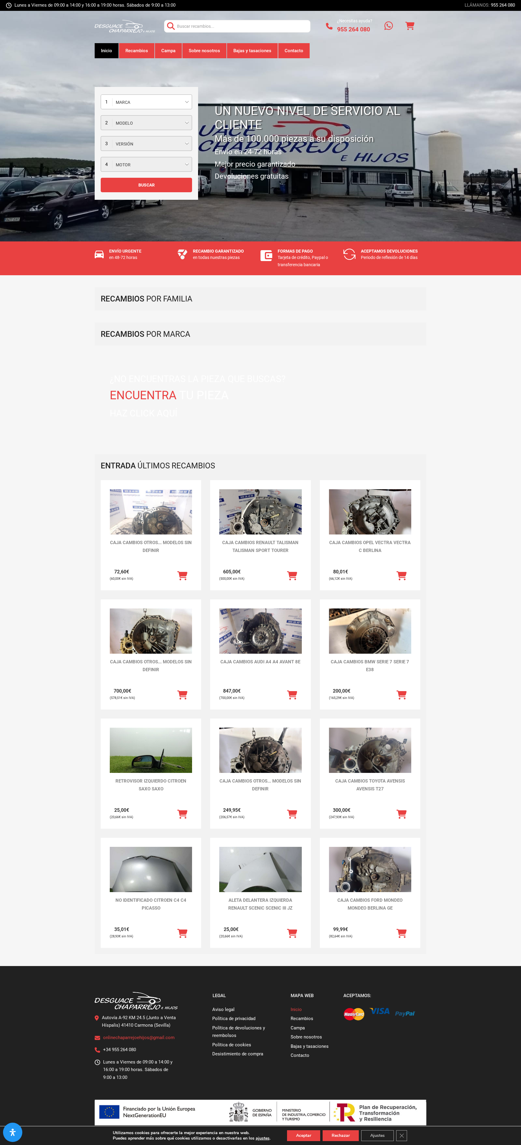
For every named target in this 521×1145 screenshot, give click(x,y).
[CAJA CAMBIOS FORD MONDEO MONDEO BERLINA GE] (370, 878)
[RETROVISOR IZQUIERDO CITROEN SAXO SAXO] (151, 758)
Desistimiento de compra (237, 1054)
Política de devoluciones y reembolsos (238, 1031)
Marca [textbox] (123, 102)
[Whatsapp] (388, 26)
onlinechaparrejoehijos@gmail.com (139, 1037)
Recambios (136, 50)
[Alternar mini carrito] (409, 26)
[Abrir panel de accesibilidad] (12, 1132)
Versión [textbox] (124, 144)
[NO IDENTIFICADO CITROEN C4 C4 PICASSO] (151, 878)
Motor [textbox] (123, 164)
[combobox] (146, 101)
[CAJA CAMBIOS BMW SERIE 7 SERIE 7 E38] (370, 639)
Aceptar (303, 1135)
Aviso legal (223, 1009)
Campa (168, 50)
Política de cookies (231, 1045)
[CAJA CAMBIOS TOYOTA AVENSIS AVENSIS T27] (370, 758)
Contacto (294, 50)
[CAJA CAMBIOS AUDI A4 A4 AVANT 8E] (260, 639)
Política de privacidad (233, 1018)
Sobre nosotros (204, 50)
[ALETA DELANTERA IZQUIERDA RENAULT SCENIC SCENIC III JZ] (260, 878)
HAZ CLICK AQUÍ (143, 413)
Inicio (106, 50)
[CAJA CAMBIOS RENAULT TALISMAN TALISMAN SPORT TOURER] (260, 520)
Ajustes (377, 1135)
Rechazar (341, 1135)
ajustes (263, 1138)
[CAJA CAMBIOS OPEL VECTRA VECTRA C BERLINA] (370, 520)
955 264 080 (503, 5)
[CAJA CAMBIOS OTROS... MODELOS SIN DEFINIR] (151, 520)
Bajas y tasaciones (252, 50)
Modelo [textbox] (124, 123)
